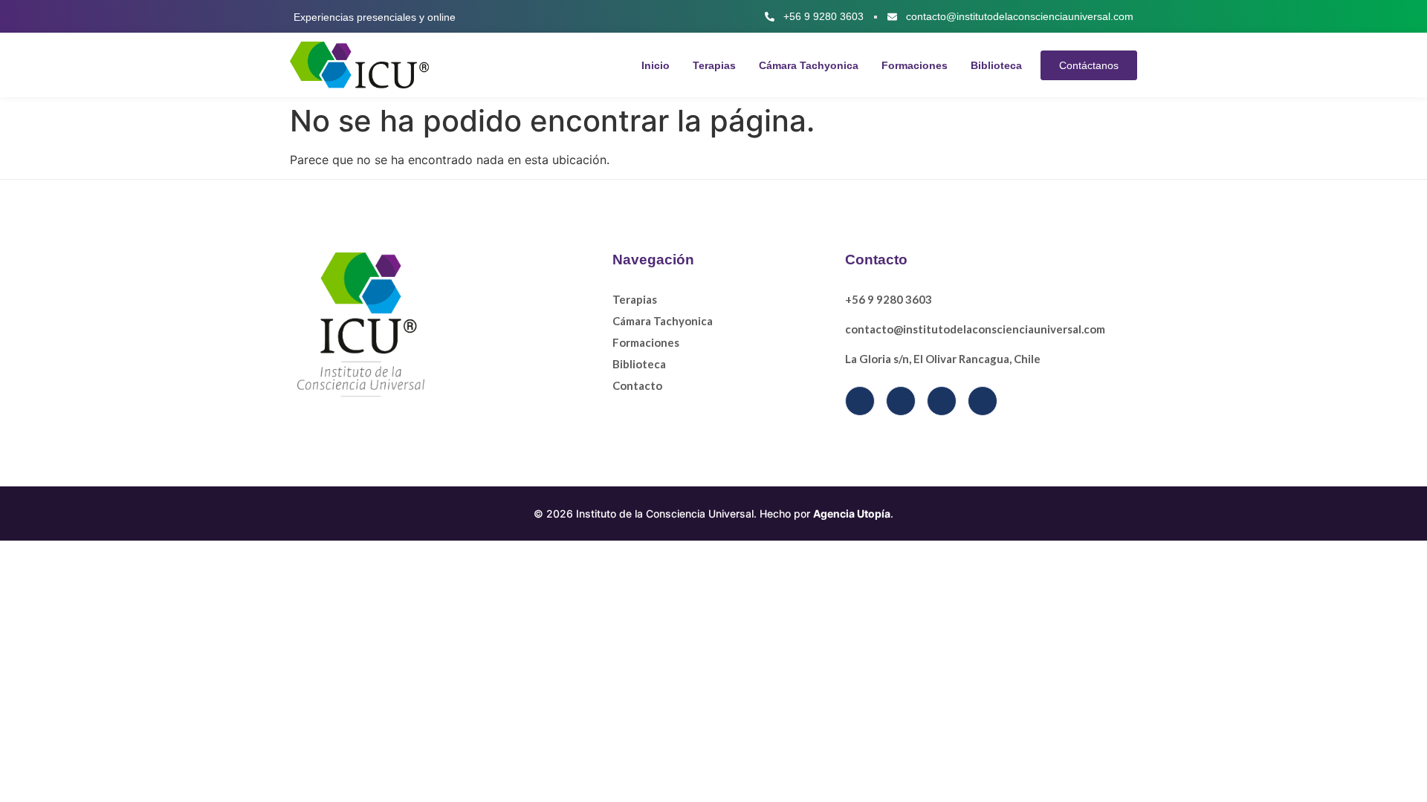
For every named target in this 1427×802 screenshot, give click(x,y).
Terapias (714, 65)
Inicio (655, 65)
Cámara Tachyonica (808, 65)
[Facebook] (860, 401)
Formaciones (914, 65)
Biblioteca (996, 65)
